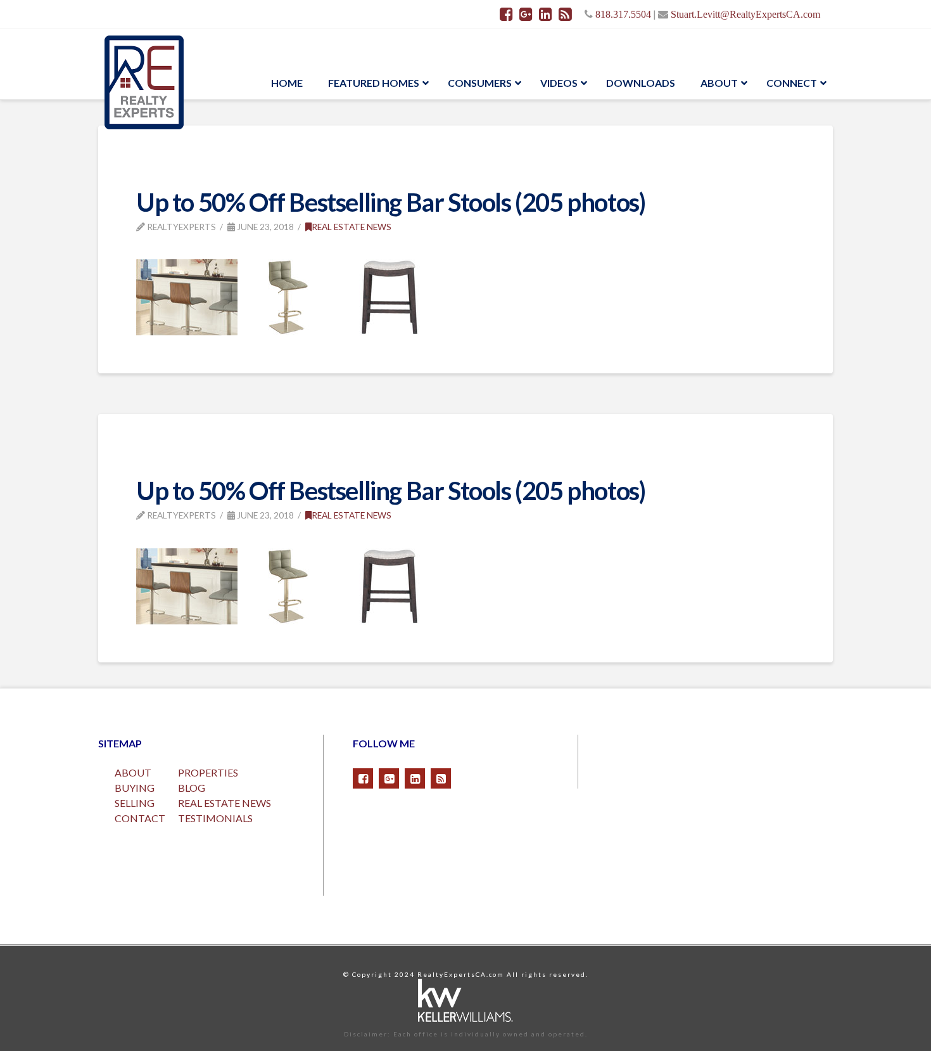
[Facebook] (506, 14)
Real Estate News (351, 226)
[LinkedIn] (545, 14)
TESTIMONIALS (215, 818)
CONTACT (140, 818)
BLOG (191, 788)
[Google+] (526, 14)
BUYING (135, 788)
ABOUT (133, 772)
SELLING (135, 803)
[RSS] (565, 14)
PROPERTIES (208, 772)
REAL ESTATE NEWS (224, 803)
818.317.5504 (623, 14)
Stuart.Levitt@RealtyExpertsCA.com (745, 14)
